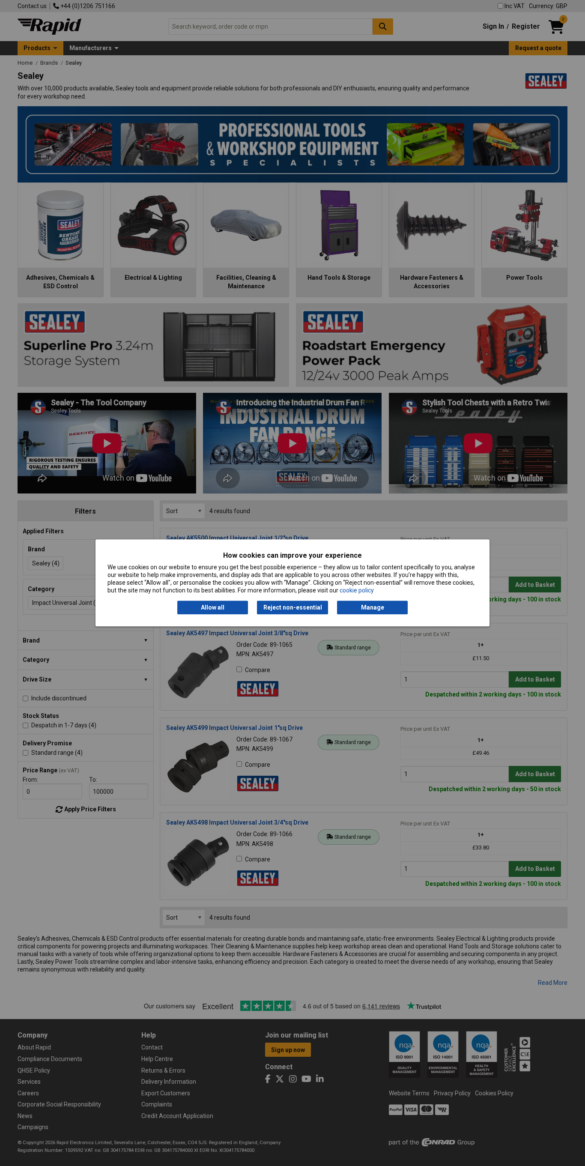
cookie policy (357, 590)
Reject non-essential (292, 607)
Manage (372, 607)
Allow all (212, 607)
